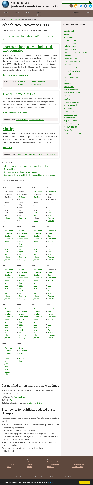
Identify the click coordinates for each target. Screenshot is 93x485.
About (17, 12)
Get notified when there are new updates (21, 172)
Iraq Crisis (67, 99)
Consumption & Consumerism (75, 52)
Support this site (53, 464)
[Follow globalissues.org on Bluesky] (80, 6)
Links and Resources (79, 464)
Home (6, 12)
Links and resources (71, 102)
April (35, 213)
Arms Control (69, 31)
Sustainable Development (73, 124)
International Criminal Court (74, 96)
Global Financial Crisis (19, 94)
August (7, 241)
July (6, 244)
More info (51, 482)
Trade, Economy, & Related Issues (30, 119)
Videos (74, 462)
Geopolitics (68, 83)
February (8, 218)
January (36, 220)
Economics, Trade (70, 58)
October (22, 197)
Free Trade (68, 74)
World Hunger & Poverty (73, 133)
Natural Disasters (70, 111)
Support (76, 12)
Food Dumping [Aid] (71, 68)
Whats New (16, 19)
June (49, 207)
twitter (40, 403)
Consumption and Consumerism (42, 154)
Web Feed (14, 400)
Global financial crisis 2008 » (15, 113)
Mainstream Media (71, 105)
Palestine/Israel (70, 118)
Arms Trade (68, 34)
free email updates (21, 397)
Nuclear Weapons (70, 114)
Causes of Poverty (70, 40)
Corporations (69, 55)
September (9, 239)
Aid (65, 28)
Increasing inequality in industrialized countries (28, 48)
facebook (30, 403)
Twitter (29, 467)
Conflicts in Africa (70, 49)
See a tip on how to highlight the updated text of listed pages (29, 175)
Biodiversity (68, 37)
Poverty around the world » (15, 75)
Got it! (85, 482)
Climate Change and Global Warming (71, 44)
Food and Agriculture (72, 71)
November (9, 233)
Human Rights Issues (72, 93)
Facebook (30, 464)
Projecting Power (70, 121)
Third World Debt (70, 127)
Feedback (50, 467)
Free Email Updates (54, 462)
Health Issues (22, 154)
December (38, 192)
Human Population (71, 90)
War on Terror (69, 130)
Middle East (68, 108)
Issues (28, 12)
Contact (87, 12)
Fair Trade (67, 65)
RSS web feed (31, 462)
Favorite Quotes (77, 467)
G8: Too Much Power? (72, 77)
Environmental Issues (72, 61)
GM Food (67, 80)
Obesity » (7, 147)
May (49, 210)
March (36, 215)
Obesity (8, 129)
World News (39, 13)
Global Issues (20, 3)
